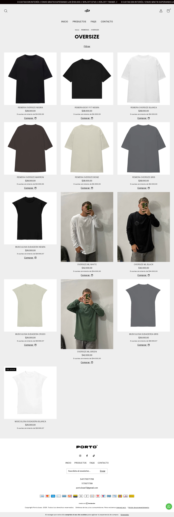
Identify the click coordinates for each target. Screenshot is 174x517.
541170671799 (87, 479)
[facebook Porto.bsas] (87, 456)
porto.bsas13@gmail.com (87, 488)
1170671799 (87, 483)
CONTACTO (107, 21)
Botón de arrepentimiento (138, 507)
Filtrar (87, 46)
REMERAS (85, 30)
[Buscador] (6, 11)
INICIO (64, 21)
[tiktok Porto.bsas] (94, 456)
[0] (167, 11)
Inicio (77, 30)
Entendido (125, 515)
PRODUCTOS (79, 21)
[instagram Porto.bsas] (80, 456)
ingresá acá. (121, 507)
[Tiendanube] (87, 503)
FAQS (93, 21)
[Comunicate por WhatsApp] (169, 506)
